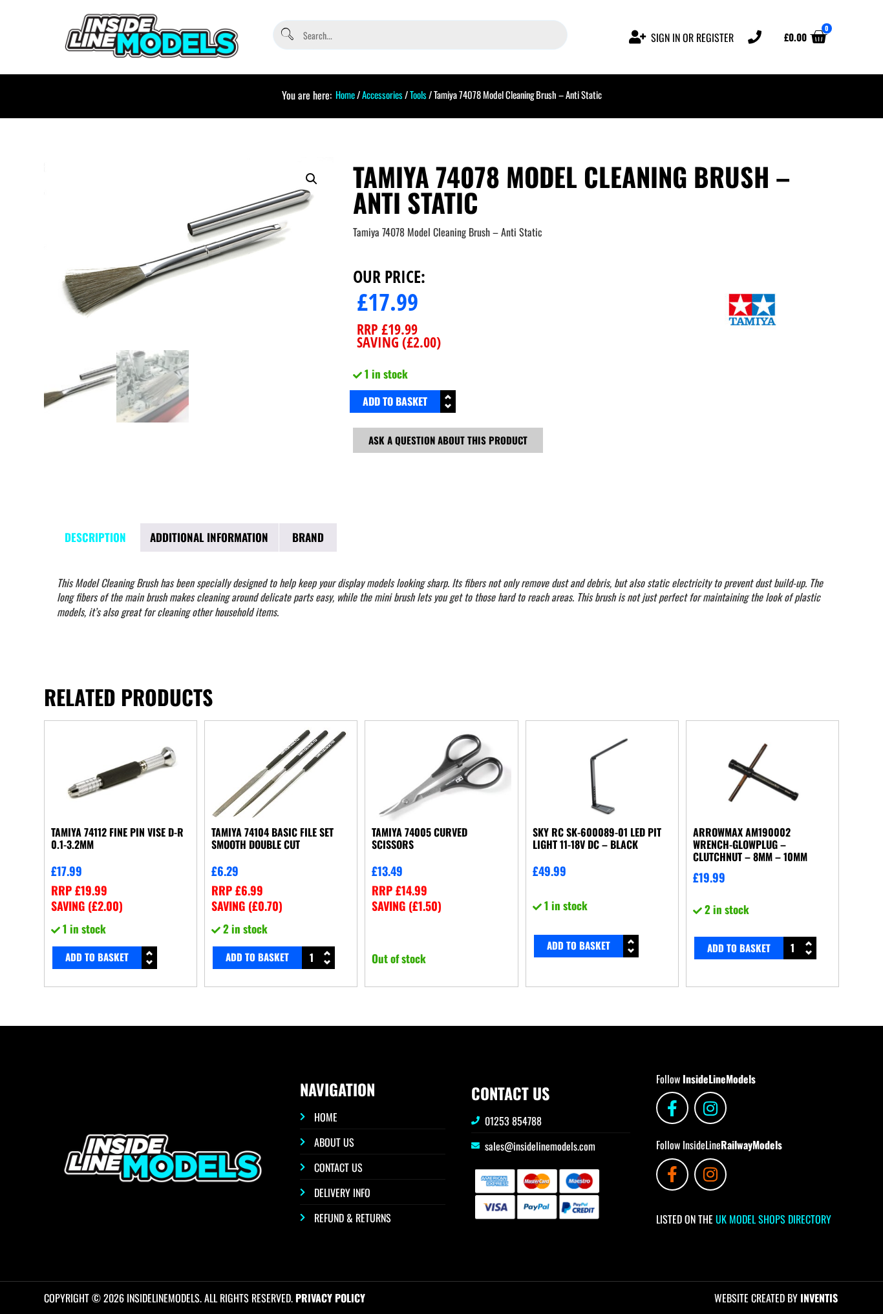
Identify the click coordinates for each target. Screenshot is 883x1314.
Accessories (382, 94)
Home (345, 94)
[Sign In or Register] (637, 37)
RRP (387, 329)
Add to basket (395, 401)
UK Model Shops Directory (772, 1219)
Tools (418, 94)
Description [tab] (95, 537)
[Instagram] (710, 1108)
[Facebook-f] (672, 1108)
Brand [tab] (308, 537)
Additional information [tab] (209, 537)
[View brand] (752, 354)
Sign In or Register (692, 37)
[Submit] (286, 35)
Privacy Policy (330, 1298)
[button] (311, 179)
